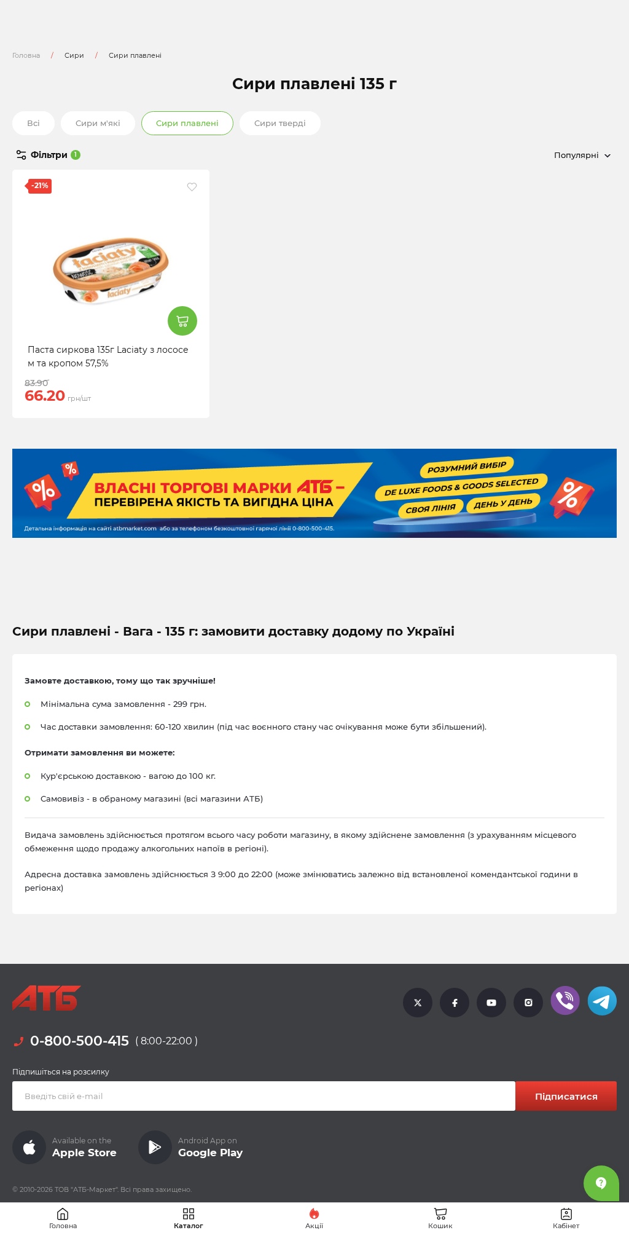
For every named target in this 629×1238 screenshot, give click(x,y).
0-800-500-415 (79, 1041)
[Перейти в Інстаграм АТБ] (528, 1002)
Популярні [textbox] (576, 155)
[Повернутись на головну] (46, 998)
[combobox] (524, 155)
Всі (33, 123)
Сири (74, 55)
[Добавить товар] (182, 321)
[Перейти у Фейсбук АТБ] (454, 1002)
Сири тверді (280, 123)
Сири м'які (98, 123)
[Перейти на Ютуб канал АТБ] (491, 1002)
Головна (26, 55)
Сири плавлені (187, 123)
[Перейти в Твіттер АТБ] (417, 1002)
